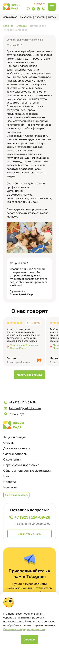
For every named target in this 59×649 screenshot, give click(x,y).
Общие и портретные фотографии (27, 470)
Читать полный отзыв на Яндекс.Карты (24, 346)
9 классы (40, 17)
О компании (12, 459)
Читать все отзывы (29, 374)
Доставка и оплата (16, 448)
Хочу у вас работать (16, 494)
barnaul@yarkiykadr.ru (25, 408)
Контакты (10, 487)
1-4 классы (26, 17)
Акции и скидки (14, 437)
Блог (6, 476)
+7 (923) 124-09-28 (22, 402)
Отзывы (8, 442)
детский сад (10, 17)
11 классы (53, 17)
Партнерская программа (21, 465)
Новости (9, 481)
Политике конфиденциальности (24, 629)
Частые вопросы (15, 454)
